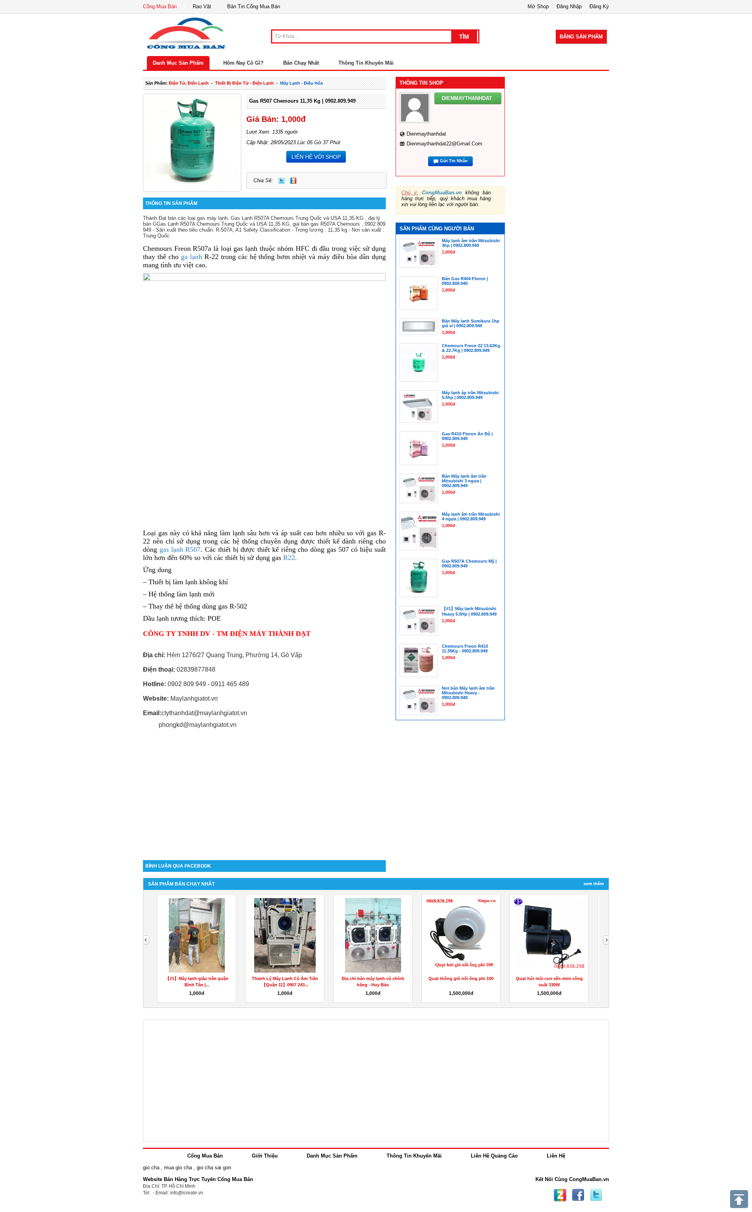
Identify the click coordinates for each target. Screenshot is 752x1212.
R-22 (210, 257)
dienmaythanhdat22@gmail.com (444, 144)
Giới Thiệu (265, 1156)
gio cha (151, 1167)
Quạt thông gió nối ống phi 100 (196, 978)
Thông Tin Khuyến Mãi (366, 63)
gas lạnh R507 (180, 549)
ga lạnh (191, 257)
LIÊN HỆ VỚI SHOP (316, 157)
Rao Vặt (202, 6)
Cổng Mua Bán (160, 6)
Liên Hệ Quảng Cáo (494, 1156)
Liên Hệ (556, 1156)
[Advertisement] (264, 793)
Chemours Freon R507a (177, 248)
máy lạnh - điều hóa (301, 83)
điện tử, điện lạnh (189, 83)
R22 (289, 558)
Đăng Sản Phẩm (581, 37)
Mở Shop (538, 6)
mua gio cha (178, 1167)
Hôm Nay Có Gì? (243, 63)
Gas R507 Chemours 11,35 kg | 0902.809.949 (302, 101)
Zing (293, 181)
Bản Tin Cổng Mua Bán (253, 6)
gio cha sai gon (214, 1167)
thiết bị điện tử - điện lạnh (244, 83)
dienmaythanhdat (426, 134)
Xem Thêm (594, 883)
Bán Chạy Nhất (301, 63)
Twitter (281, 181)
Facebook (578, 1195)
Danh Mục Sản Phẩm (178, 63)
